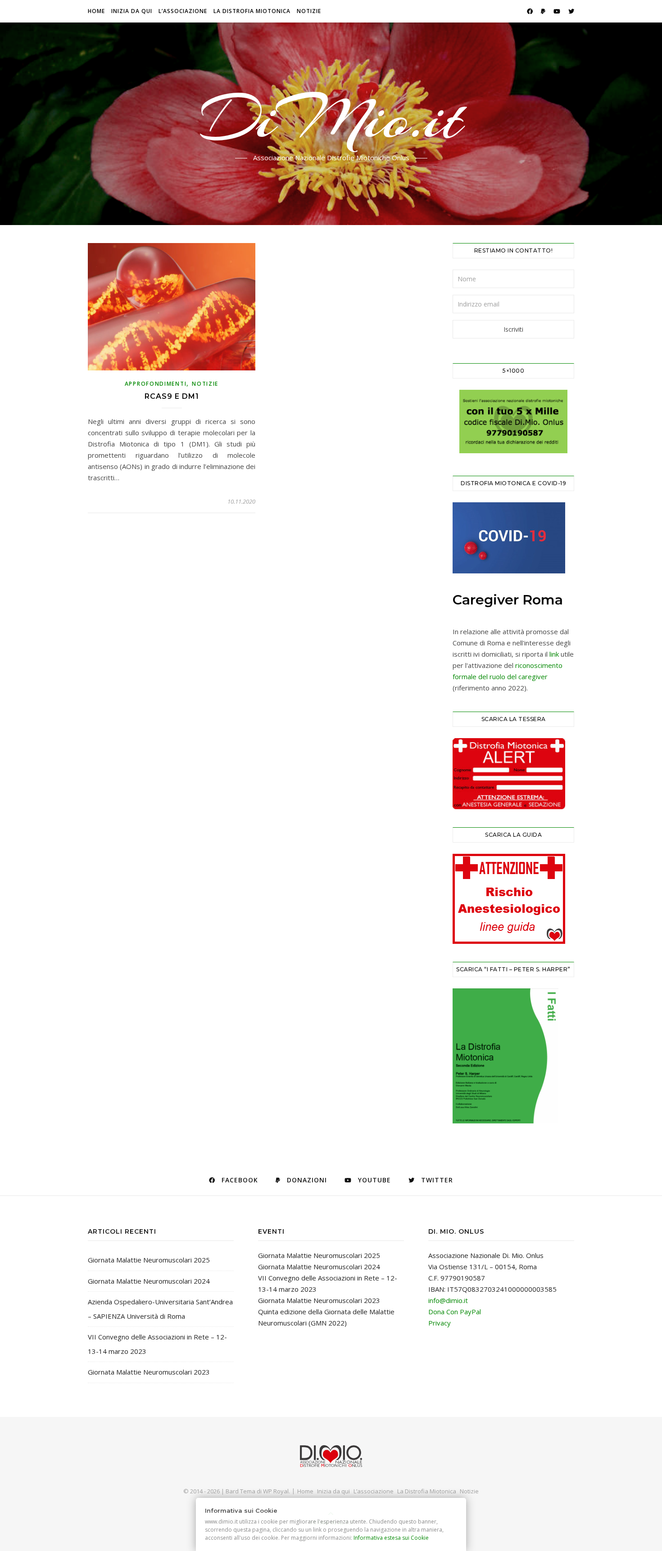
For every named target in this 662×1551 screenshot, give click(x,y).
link (554, 653)
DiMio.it (331, 118)
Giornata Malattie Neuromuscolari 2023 (149, 1371)
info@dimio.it (448, 1300)
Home (96, 11)
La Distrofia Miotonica (251, 11)
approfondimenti (156, 384)
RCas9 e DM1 (172, 396)
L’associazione (183, 11)
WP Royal (276, 1491)
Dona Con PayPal (454, 1311)
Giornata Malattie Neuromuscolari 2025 (149, 1259)
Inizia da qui (131, 11)
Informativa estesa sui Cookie (392, 1538)
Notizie (309, 11)
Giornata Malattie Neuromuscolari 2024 (149, 1280)
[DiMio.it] (331, 1456)
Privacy (439, 1322)
